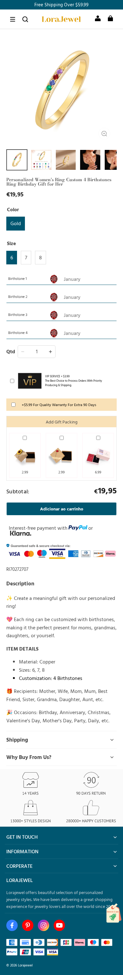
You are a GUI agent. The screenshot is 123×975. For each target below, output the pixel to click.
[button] (12, 19)
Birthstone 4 (17, 332)
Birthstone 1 (17, 278)
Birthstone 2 (17, 296)
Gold (15, 223)
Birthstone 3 (17, 314)
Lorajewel (25, 965)
